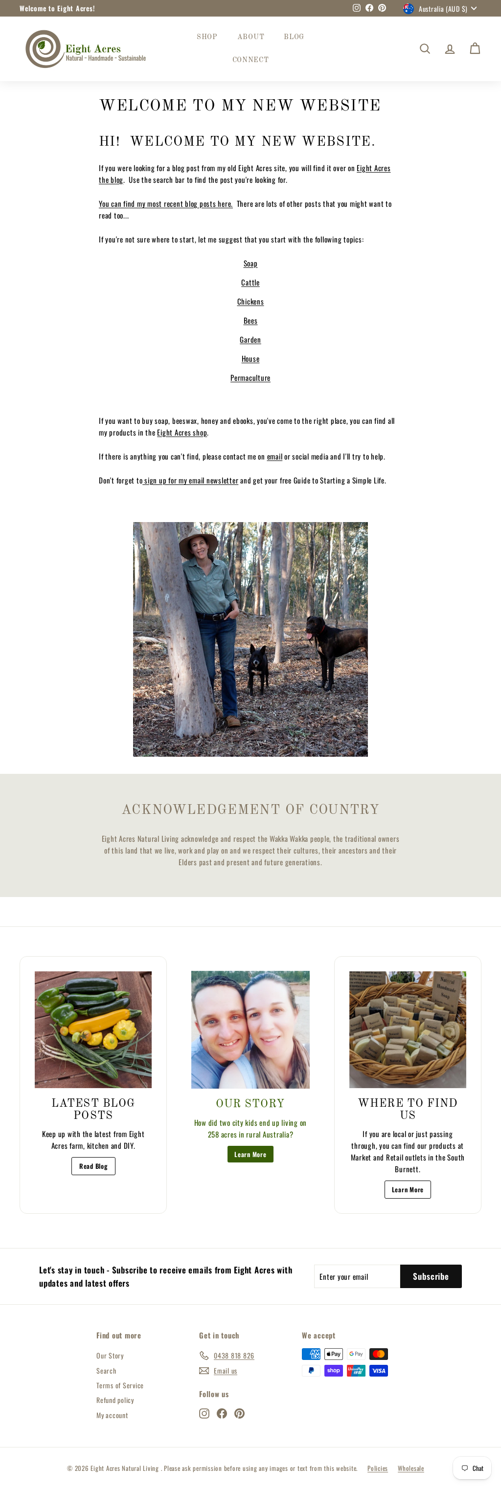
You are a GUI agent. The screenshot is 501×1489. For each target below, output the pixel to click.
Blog (294, 37)
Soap (251, 263)
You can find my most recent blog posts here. (166, 203)
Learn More (250, 1154)
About (251, 37)
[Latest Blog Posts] (93, 1029)
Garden (250, 339)
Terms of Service (120, 1385)
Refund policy (115, 1400)
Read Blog (93, 1166)
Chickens (250, 301)
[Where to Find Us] (407, 1029)
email (275, 456)
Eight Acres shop (182, 432)
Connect (250, 60)
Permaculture (250, 377)
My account (112, 1415)
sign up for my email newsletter (190, 480)
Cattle (250, 282)
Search (106, 1370)
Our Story (110, 1355)
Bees (251, 320)
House (251, 358)
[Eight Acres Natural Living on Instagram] (204, 1412)
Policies (377, 1468)
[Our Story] (250, 1030)
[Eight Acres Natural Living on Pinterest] (239, 1412)
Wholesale (411, 1468)
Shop (207, 37)
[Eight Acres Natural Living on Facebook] (222, 1412)
